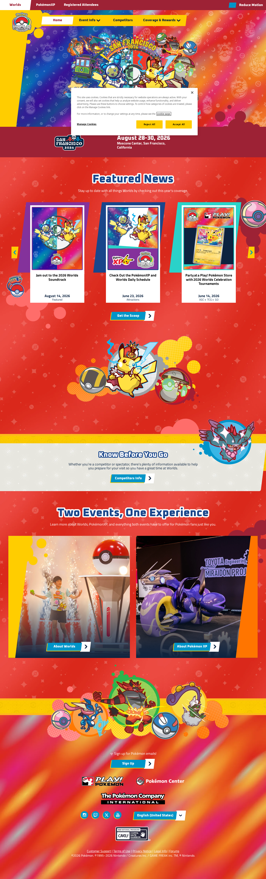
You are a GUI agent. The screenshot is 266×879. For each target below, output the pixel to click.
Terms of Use (121, 851)
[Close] (192, 92)
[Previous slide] (14, 252)
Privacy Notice (142, 851)
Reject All (149, 124)
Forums (174, 851)
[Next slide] (251, 252)
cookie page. (164, 113)
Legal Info (160, 851)
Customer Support (99, 851)
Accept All (179, 124)
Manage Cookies (87, 124)
